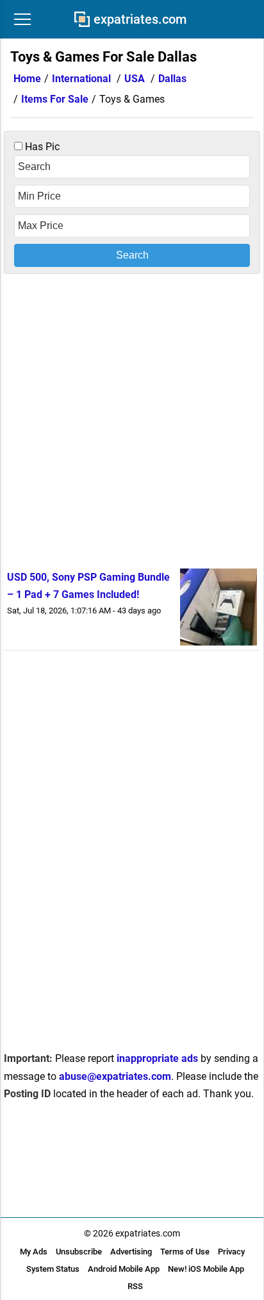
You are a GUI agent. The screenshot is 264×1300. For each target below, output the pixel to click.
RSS (135, 1286)
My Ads (33, 1251)
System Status (52, 1269)
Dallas (172, 79)
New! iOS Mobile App (206, 1269)
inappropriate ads (157, 1058)
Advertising (131, 1251)
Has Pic (41, 147)
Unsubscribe (79, 1251)
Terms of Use (185, 1251)
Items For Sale (54, 99)
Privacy (231, 1251)
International (81, 79)
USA (134, 79)
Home (27, 79)
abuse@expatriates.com (115, 1076)
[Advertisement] (132, 419)
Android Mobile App (124, 1269)
